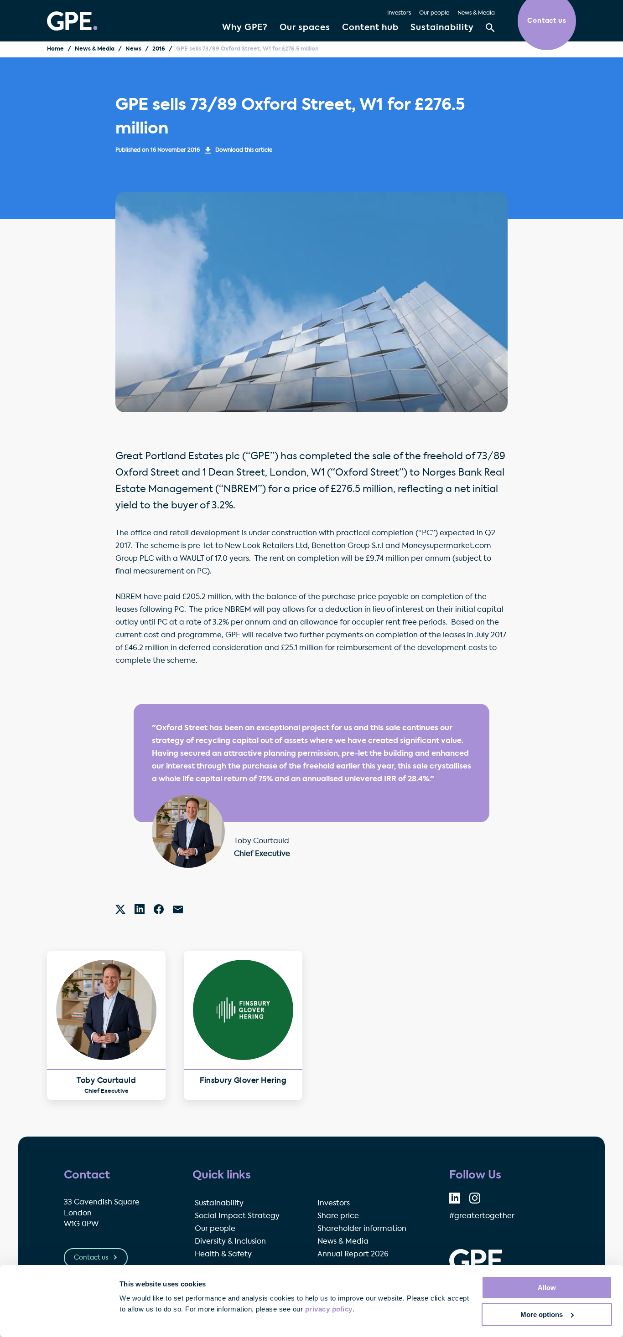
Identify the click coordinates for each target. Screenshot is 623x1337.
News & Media (476, 13)
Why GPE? (245, 28)
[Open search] (490, 27)
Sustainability (442, 28)
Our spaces (305, 28)
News (133, 49)
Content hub (370, 28)
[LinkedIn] (140, 909)
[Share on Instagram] (474, 1198)
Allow (547, 1287)
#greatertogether (481, 1216)
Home (55, 49)
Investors (399, 13)
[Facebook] (159, 909)
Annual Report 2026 (353, 1254)
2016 (158, 49)
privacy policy (329, 1309)
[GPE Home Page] (72, 21)
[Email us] (178, 909)
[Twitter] (120, 909)
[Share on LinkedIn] (454, 1198)
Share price (338, 1216)
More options (541, 1314)
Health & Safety (223, 1254)
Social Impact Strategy (237, 1216)
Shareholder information (361, 1229)
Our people (434, 13)
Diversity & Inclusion (230, 1241)
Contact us (91, 1258)
